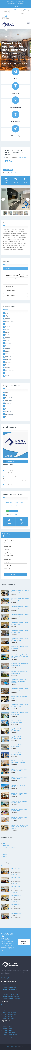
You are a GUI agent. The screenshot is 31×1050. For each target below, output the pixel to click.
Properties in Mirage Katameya (10, 1034)
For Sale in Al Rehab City (8, 1016)
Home (3, 62)
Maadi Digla (15, 869)
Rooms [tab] (8, 268)
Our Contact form (10, 1)
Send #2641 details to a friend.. (15, 502)
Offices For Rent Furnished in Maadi (19, 697)
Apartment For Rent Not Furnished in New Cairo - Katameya (18, 681)
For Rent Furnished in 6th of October (11, 998)
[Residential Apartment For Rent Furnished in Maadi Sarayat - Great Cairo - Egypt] (5, 898)
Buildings (5, 854)
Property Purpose (8, 553)
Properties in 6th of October (9, 1037)
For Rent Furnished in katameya (10, 989)
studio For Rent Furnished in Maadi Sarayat (19, 664)
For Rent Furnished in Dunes (9, 991)
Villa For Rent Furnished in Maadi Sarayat (19, 672)
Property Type (7, 546)
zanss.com (18, 1047)
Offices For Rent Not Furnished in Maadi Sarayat (20, 753)
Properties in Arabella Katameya (10, 1032)
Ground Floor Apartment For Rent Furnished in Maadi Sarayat (19, 827)
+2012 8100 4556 (11, 3)
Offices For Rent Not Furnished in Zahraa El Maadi (20, 721)
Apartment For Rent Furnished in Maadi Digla (20, 607)
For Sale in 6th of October (9, 1018)
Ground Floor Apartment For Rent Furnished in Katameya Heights (19, 656)
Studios (4, 856)
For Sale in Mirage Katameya (9, 1014)
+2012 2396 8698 (21, 1)
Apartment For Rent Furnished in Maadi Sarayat (20, 591)
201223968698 (21, 3)
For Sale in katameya (7, 1008)
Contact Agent (11, 461)
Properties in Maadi (7, 1026)
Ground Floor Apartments (9, 847)
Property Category (9, 540)
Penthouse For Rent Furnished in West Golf (20, 647)
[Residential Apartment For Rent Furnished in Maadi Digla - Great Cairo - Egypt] (5, 871)
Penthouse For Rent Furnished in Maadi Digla (20, 599)
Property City (7, 559)
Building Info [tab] (9, 286)
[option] (15, 199)
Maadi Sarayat (16, 896)
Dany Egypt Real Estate (12, 1046)
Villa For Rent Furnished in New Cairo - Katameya (19, 761)
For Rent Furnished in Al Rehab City (11, 996)
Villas (4, 843)
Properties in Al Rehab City (9, 1036)
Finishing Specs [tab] (10, 290)
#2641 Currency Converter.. (14, 506)
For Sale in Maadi (6, 1007)
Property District (8, 565)
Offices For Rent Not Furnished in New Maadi (20, 745)
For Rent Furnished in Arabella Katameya (12, 993)
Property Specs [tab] (10, 295)
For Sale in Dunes (7, 1010)
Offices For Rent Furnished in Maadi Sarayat (19, 801)
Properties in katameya (8, 1028)
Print (7, 511)
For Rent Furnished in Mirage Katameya (12, 994)
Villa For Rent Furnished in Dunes (19, 785)
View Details (14, 874)
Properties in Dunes (7, 1030)
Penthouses (6, 850)
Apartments (6, 845)
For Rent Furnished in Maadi (9, 987)
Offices (4, 852)
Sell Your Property (23, 942)
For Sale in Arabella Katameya (9, 1012)
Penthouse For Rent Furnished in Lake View (20, 713)
